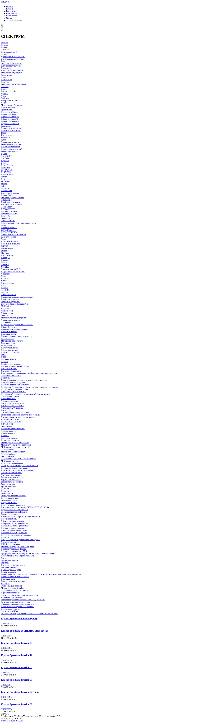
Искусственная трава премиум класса (17, 556)
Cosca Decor (6, 207)
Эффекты (5, 98)
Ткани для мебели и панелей (13, 496)
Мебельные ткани (9, 500)
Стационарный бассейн (11, 586)
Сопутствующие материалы (13, 505)
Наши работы (12, 16)
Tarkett (4, 262)
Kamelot (4, 288)
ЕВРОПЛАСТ (7, 230)
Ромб (3, 355)
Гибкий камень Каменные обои (15, 576)
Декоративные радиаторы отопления (17, 297)
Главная (9, 6)
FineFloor (5, 253)
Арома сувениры (8, 431)
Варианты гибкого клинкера (13, 581)
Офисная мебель (8, 449)
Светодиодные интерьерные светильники (19, 466)
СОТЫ (4, 357)
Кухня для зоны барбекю (12, 463)
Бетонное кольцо (8, 567)
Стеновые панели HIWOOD (13, 234)
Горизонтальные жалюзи (12, 482)
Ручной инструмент (9, 151)
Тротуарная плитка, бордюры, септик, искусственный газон (27, 553)
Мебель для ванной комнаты (13, 452)
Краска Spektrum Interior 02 (16, 704)
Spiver (3, 186)
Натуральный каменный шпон (14, 389)
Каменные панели (9, 331)
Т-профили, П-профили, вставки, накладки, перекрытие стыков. (29, 387)
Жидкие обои (7, 311)
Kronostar (5, 260)
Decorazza (5, 167)
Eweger (4, 251)
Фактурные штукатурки (11, 63)
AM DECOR (6, 156)
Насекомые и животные (11, 128)
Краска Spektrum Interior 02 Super (20, 692)
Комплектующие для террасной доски (17, 546)
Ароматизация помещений (13, 429)
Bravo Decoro (7, 165)
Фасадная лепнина (9, 542)
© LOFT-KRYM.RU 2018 (12, 721)
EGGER (4, 246)
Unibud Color (6, 191)
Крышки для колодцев (11, 570)
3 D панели (6, 322)
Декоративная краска (10, 100)
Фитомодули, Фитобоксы (12, 408)
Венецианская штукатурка (12, 59)
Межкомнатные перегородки (13, 318)
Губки (3, 140)
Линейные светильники (11, 597)
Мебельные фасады (9, 461)
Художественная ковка (11, 371)
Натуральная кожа (9, 503)
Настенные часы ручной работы (15, 366)
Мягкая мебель (7, 456)
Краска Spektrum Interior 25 (16, 643)
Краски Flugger (7, 195)
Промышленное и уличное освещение (17, 607)
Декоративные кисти (10, 142)
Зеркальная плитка (9, 345)
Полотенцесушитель (10, 299)
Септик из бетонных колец (13, 565)
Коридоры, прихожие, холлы (13, 84)
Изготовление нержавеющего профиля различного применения (29, 373)
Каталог (9, 9)
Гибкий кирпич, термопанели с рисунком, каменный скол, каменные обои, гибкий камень (41, 574)
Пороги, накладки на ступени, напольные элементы (24, 380)
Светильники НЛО (9, 611)
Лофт (3, 61)
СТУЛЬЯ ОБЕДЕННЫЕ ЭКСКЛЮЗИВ (18, 459)
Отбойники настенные (11, 375)
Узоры (4, 133)
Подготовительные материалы (14, 509)
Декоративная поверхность (13, 56)
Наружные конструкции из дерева (16, 535)
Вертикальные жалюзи (11, 479)
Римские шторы (8, 484)
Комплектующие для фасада (13, 549)
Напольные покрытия (10, 244)
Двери (4, 276)
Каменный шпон (8, 334)
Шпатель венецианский (11, 149)
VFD (3, 285)
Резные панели (7, 338)
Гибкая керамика (8, 114)
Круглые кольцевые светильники (15, 468)
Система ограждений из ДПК (14, 551)
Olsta (3, 179)
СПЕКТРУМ (6, 200)
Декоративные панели (11, 320)
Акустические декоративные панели (17, 325)
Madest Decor (6, 218)
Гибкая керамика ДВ (10, 117)
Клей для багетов (8, 237)
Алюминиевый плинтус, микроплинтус (18, 223)
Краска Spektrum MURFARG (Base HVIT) (24, 630)
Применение (6, 80)
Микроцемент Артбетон (11, 105)
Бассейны (5, 583)
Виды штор (6, 491)
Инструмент (6, 135)
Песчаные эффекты (9, 107)
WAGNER (5, 137)
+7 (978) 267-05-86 (14, 20)
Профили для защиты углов (13, 382)
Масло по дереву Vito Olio (12, 197)
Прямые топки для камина (12, 528)
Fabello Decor (7, 216)
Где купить (11, 11)
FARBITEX (6, 172)
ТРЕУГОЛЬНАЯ (8, 359)
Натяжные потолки (9, 241)
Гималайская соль (9, 368)
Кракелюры (6, 68)
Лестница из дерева (9, 401)
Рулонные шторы (8, 486)
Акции (4, 54)
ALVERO (5, 278)
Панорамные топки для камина (15, 526)
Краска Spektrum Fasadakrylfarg (19, 618)
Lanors (4, 177)
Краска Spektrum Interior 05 (16, 679)
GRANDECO (7, 424)
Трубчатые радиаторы (10, 301)
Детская (4, 93)
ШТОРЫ (5, 489)
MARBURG (6, 426)
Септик (4, 558)
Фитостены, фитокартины (12, 403)
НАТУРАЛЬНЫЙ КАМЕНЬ (13, 392)
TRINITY (5, 188)
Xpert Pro (5, 267)
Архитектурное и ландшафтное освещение (20, 595)
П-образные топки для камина (14, 523)
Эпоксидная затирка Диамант (14, 512)
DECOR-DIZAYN (9, 211)
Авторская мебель (9, 438)
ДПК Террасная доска (10, 544)
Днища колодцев (8, 572)
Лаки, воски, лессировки (12, 70)
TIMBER (5, 264)
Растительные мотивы (11, 130)
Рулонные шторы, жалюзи (12, 477)
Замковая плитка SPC (10, 269)
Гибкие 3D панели (9, 327)
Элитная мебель (8, 454)
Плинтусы (5, 378)
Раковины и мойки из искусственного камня (20, 415)
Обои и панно (7, 313)
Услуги (9, 18)
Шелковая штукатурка (11, 66)
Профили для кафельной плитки (15, 385)
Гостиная (5, 82)
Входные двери (8, 283)
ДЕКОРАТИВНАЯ (9, 348)
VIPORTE (5, 281)
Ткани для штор (8, 493)
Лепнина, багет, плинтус (12, 204)
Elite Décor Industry (9, 214)
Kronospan (5, 258)
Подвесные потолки (10, 123)
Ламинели (5, 274)
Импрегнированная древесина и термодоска (20, 539)
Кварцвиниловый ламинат (13, 271)
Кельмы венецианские (11, 144)
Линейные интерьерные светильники (17, 470)
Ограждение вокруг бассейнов (14, 590)
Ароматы (5, 435)
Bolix (3, 163)
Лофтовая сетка (8, 343)
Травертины (6, 75)
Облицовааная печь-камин (12, 521)
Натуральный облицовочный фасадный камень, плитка (25, 394)
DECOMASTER (8, 209)
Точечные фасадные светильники (15, 602)
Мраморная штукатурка (11, 73)
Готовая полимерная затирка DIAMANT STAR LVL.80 (25, 507)
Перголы (5, 537)
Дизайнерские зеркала (11, 364)
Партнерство (11, 13)
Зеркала (4, 362)
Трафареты (6, 126)
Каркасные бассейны (10, 593)
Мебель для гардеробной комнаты (16, 445)
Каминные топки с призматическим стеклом (20, 516)
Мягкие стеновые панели (12, 341)
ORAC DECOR (8, 221)
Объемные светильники (11, 472)
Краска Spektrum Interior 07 (16, 667)
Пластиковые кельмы (10, 147)
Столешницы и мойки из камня (15, 412)
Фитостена (6, 410)
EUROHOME (7, 248)
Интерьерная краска (10, 193)
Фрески (4, 315)
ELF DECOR (6, 170)
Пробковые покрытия (10, 202)
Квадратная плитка (9, 350)
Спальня (4, 87)
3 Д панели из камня (10, 396)
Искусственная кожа (10, 498)
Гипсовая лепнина (9, 227)
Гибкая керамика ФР (10, 121)
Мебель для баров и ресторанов (15, 442)
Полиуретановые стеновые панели (16, 336)
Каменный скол (8, 579)
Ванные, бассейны (9, 91)
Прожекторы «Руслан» (11, 609)
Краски (4, 154)
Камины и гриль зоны (10, 514)
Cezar (3, 239)
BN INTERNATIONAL (11, 422)
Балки (3, 225)
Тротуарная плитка (9, 560)
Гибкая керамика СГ (10, 119)
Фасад (3, 96)
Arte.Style (5, 158)
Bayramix (5, 160)
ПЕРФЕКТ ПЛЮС (9, 232)
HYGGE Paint (7, 174)
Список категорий (9, 52)
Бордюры (5, 563)
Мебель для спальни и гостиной (15, 447)
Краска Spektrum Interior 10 (16, 655)
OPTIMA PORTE (8, 295)
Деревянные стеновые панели (14, 329)
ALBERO (5, 290)
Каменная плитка (8, 399)
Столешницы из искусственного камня (18, 417)
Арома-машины (8, 433)
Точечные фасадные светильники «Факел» (20, 604)
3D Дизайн (6, 306)
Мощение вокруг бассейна (12, 588)
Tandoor (4, 292)
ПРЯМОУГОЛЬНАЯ (10, 352)
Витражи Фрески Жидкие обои (15, 304)
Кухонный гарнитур (10, 440)
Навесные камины (9, 519)
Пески (4, 77)
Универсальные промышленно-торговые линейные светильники (29, 613)
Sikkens (4, 184)
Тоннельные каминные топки (14, 530)
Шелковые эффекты (9, 112)
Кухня (3, 89)
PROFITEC (6, 181)
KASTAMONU (7, 255)
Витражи (5, 308)
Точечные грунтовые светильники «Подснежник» (23, 600)
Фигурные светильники (11, 475)
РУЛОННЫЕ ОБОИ (10, 419)
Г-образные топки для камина (14, 533)
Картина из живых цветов (12, 405)
